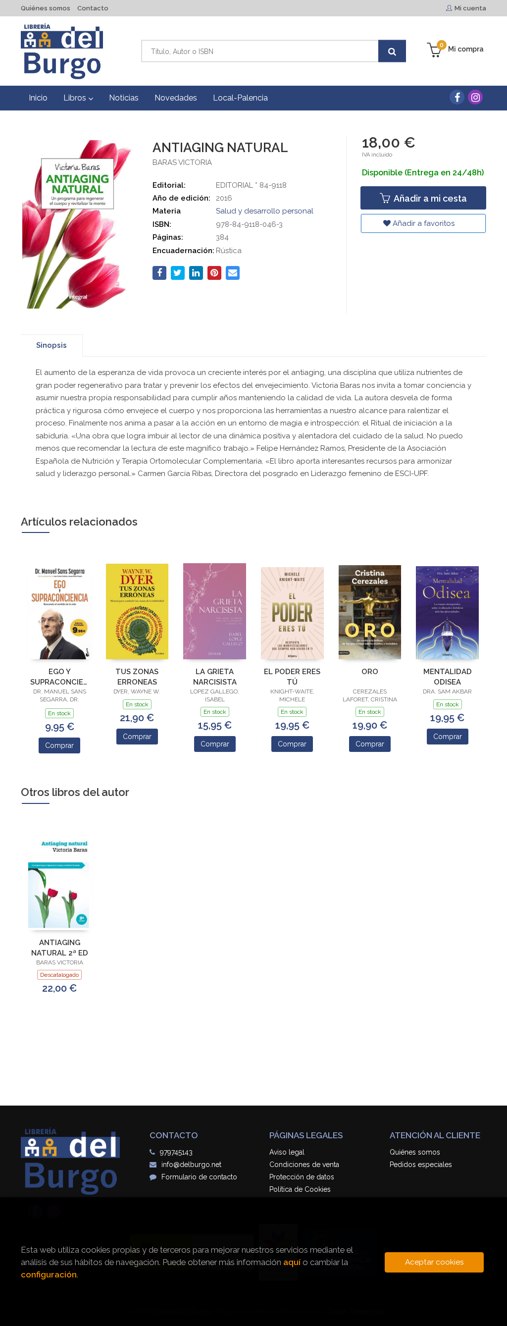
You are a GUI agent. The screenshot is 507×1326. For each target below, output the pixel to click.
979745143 (176, 1152)
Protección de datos (301, 1177)
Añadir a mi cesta (429, 198)
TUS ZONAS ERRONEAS (136, 677)
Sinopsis (51, 345)
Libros (75, 98)
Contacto (92, 8)
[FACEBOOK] (457, 97)
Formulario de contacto (199, 1177)
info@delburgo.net (191, 1164)
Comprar (59, 745)
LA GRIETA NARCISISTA (215, 677)
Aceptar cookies (434, 1262)
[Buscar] (392, 51)
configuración (49, 1274)
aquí (292, 1262)
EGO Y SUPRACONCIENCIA (59, 677)
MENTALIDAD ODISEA (447, 677)
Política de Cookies (300, 1189)
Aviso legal (286, 1152)
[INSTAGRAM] (475, 97)
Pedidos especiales (421, 1164)
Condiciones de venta (304, 1164)
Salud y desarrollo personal (264, 211)
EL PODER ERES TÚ (292, 677)
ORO (369, 671)
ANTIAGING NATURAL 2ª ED (59, 947)
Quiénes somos (45, 8)
